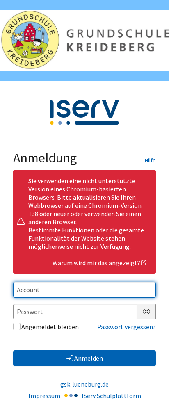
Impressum (44, 395)
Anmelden (88, 358)
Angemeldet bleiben (50, 327)
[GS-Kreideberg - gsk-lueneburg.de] (84, 40)
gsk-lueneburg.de (84, 384)
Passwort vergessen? (126, 327)
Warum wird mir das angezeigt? (96, 263)
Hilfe (150, 160)
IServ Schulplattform (111, 395)
